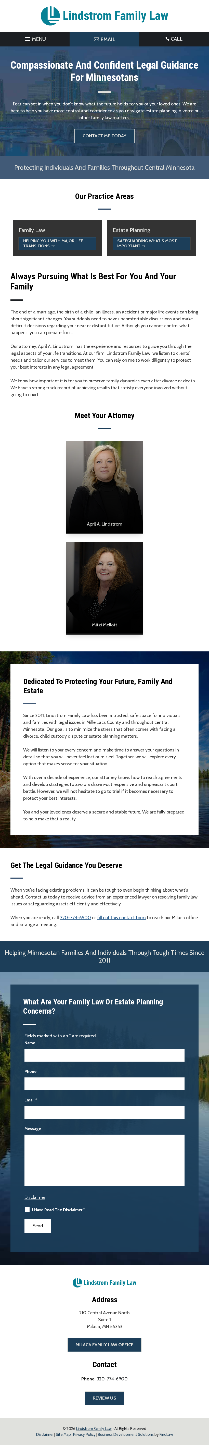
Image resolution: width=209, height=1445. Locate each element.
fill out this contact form (121, 917)
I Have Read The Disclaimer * (58, 1209)
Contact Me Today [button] (104, 136)
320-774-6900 (75, 917)
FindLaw (166, 1434)
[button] (35, 38)
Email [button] (107, 39)
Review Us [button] (104, 1398)
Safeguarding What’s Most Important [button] (147, 243)
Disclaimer (34, 1197)
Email (30, 1100)
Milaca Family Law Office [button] (104, 1344)
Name (29, 1042)
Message (32, 1128)
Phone (30, 1071)
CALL (176, 39)
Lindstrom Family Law (94, 1428)
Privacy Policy (84, 1434)
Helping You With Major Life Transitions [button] (53, 243)
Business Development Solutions (126, 1434)
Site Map (63, 1434)
